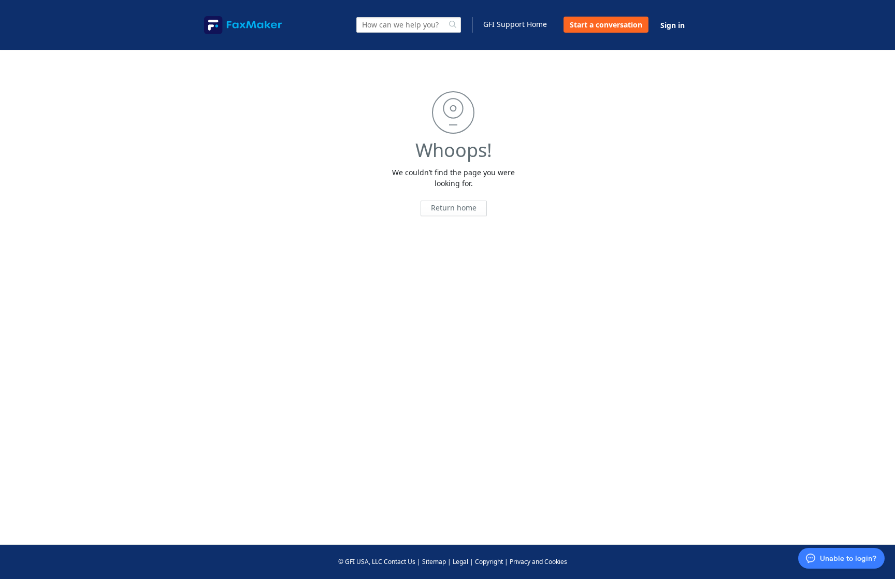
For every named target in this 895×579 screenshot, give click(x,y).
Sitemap (434, 561)
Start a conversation (606, 25)
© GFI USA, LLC (360, 561)
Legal (460, 561)
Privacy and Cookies (538, 561)
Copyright (489, 561)
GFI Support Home (515, 24)
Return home (454, 208)
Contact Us (399, 561)
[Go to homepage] (243, 25)
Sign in (672, 25)
